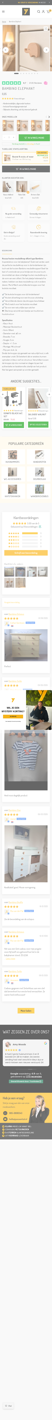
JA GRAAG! (13, 716)
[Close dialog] (50, 692)
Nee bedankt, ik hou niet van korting (13, 721)
